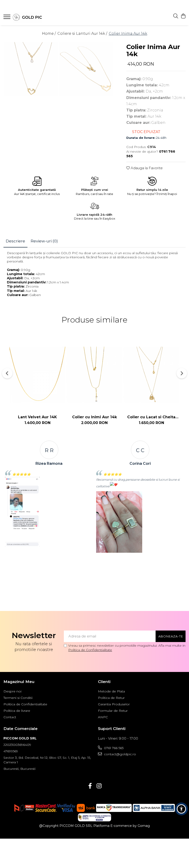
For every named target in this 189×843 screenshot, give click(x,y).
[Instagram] (99, 786)
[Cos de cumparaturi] (183, 16)
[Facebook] (90, 786)
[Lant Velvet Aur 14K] (37, 375)
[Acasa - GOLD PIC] (31, 17)
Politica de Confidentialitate (90, 650)
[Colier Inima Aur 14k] (31, 69)
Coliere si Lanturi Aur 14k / (82, 33)
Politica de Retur (111, 698)
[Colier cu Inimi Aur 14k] (94, 375)
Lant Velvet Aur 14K (37, 417)
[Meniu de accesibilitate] (181, 808)
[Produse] (7, 18)
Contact (9, 717)
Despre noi (12, 691)
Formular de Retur (113, 711)
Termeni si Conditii (17, 698)
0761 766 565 (113, 748)
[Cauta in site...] (175, 16)
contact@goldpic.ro (119, 754)
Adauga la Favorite (146, 168)
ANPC (103, 717)
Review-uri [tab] (44, 241)
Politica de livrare (16, 711)
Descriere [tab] (15, 241)
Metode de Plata (111, 691)
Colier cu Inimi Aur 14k (94, 417)
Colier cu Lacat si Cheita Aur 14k (151, 417)
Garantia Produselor (114, 704)
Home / (49, 33)
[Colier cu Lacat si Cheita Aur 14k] (151, 375)
